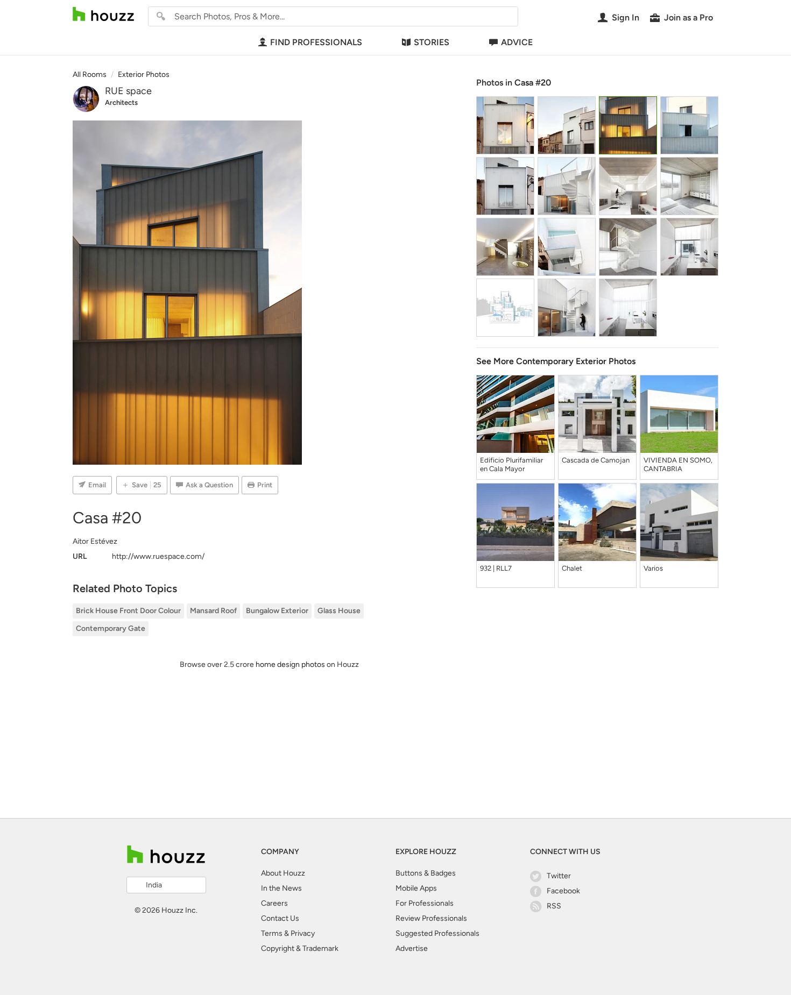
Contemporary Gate (110, 628)
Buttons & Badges (426, 873)
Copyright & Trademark (299, 948)
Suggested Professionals (437, 933)
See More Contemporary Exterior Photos (555, 361)
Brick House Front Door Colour (128, 610)
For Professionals (425, 903)
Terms (271, 933)
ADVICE (517, 42)
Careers (274, 903)
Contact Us (280, 918)
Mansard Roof (213, 610)
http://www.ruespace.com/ (158, 556)
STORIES (431, 42)
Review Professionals (431, 918)
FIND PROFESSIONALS (316, 42)
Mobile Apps (416, 888)
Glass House (339, 610)
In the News (281, 888)
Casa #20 (532, 82)
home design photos (290, 664)
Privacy (303, 933)
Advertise (412, 948)
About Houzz (283, 873)
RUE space (128, 91)
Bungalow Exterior (277, 610)
